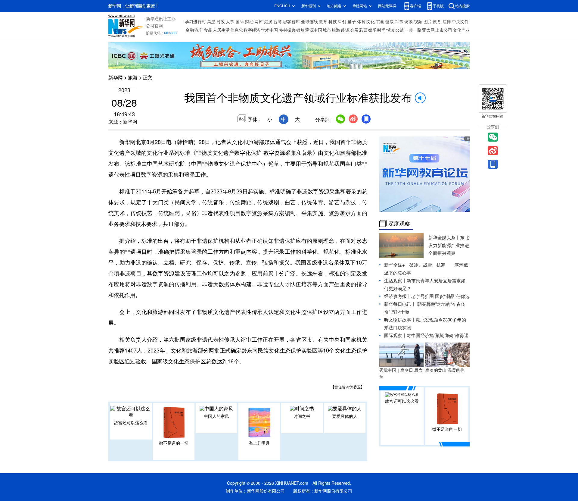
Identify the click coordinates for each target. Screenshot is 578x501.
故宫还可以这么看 (131, 423)
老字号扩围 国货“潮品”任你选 (440, 296)
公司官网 (154, 26)
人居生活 (221, 30)
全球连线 (309, 22)
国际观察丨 (395, 335)
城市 (327, 30)
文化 (370, 22)
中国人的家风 (216, 416)
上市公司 (443, 30)
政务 (437, 22)
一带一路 (413, 30)
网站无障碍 (387, 6)
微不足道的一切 (173, 443)
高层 (211, 22)
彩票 (363, 30)
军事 (399, 22)
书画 (380, 22)
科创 (342, 22)
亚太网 (428, 30)
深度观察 (399, 223)
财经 (249, 22)
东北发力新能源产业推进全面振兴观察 (448, 245)
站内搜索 (462, 6)
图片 (428, 22)
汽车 (198, 30)
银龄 (300, 30)
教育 (323, 22)
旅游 (336, 30)
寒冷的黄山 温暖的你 (445, 370)
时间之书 (302, 416)
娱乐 (372, 30)
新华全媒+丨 (396, 265)
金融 (189, 30)
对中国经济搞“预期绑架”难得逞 (437, 335)
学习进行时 (195, 22)
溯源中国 (313, 30)
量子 (351, 22)
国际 (239, 22)
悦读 (390, 30)
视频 (418, 22)
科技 (332, 22)
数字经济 (252, 30)
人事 (230, 22)
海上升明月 (259, 443)
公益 (400, 30)
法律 (447, 22)
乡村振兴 (287, 30)
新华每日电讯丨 (400, 304)
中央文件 (460, 22)
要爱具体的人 (344, 416)
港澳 (268, 22)
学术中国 (269, 30)
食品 (208, 30)
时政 (220, 22)
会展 (354, 30)
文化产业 (461, 30)
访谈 (408, 22)
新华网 (115, 77)
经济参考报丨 (397, 296)
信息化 (236, 30)
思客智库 (291, 22)
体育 (361, 22)
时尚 (381, 30)
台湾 (277, 22)
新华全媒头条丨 (444, 237)
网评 (258, 22)
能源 (345, 30)
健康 (389, 22)
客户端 (415, 6)
